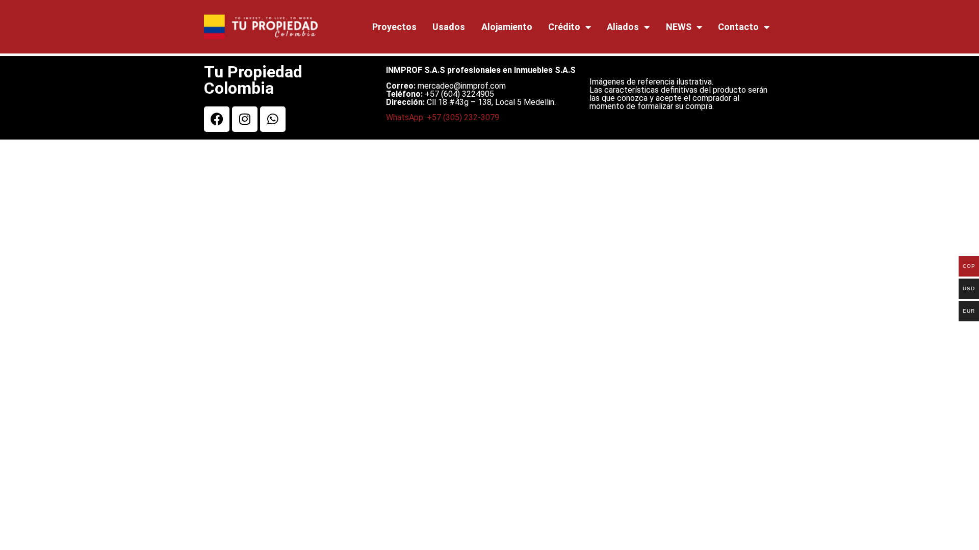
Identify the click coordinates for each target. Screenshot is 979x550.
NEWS (678, 26)
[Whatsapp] (273, 119)
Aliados (623, 26)
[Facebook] (216, 119)
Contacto (738, 26)
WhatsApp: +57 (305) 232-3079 (442, 117)
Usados (448, 26)
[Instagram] (244, 119)
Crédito (564, 26)
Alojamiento (506, 26)
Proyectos (394, 26)
